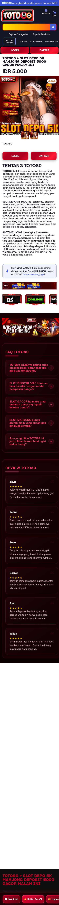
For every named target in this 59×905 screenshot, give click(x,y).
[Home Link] (22, 15)
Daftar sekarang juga (33, 274)
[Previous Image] (2, 106)
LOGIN (15, 50)
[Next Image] (56, 106)
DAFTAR (44, 50)
